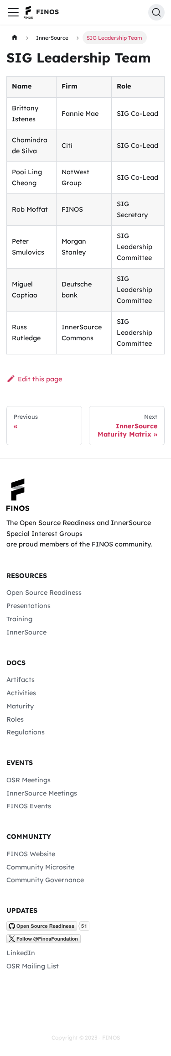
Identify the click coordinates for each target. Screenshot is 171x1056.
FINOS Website (30, 854)
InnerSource (26, 632)
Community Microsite (40, 867)
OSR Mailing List (32, 966)
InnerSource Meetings (41, 793)
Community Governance (45, 880)
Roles (15, 719)
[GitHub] (47, 928)
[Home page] (14, 37)
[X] (43, 941)
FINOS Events (28, 806)
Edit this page (40, 379)
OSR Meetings (28, 780)
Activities (21, 693)
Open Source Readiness (44, 592)
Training (19, 619)
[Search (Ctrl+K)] (156, 12)
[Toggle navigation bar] (13, 12)
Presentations (28, 606)
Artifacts (20, 680)
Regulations (25, 732)
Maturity (20, 706)
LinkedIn (20, 953)
